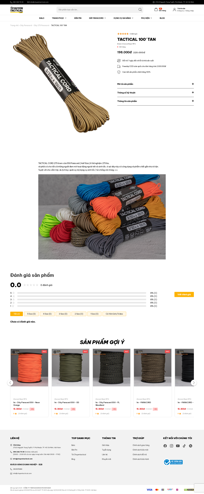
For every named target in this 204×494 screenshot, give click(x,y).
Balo (41, 18)
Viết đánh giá (184, 294)
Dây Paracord (96, 18)
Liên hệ (104, 454)
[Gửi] (140, 10)
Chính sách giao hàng (141, 445)
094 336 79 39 (18, 2)
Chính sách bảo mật (140, 450)
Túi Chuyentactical (78, 454)
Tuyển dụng (106, 450)
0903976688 (17, 469)
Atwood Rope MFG (129, 44)
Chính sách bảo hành (141, 459)
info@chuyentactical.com (39, 2)
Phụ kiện (145, 18)
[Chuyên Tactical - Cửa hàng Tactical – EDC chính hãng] (16, 10)
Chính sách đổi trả (140, 454)
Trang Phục (58, 18)
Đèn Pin (77, 18)
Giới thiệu (105, 445)
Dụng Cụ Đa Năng (122, 18)
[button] (10, 383)
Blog (162, 18)
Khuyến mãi (106, 459)
